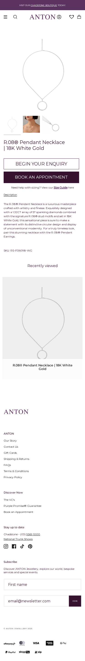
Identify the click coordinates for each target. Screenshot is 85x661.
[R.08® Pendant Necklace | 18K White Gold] (42, 323)
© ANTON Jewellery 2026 (18, 629)
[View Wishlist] (72, 17)
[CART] (79, 17)
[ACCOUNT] (59, 17)
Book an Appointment (18, 512)
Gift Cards (10, 452)
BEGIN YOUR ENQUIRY (41, 164)
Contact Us (11, 446)
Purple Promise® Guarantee (22, 505)
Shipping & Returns (16, 459)
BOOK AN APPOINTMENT (41, 177)
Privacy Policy (13, 477)
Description (10, 194)
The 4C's (9, 499)
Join (75, 601)
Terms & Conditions (16, 471)
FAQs (7, 465)
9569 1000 (33, 534)
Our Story (10, 440)
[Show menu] (7, 17)
